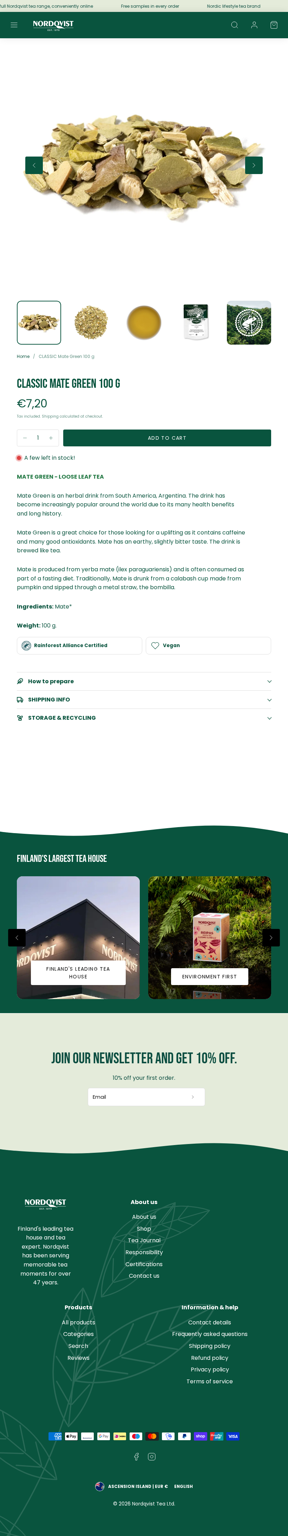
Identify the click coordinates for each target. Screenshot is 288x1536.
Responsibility (144, 1252)
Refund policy (209, 1358)
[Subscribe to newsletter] (193, 1097)
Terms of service (209, 1381)
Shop (144, 1229)
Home (23, 356)
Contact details (209, 1322)
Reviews (78, 1358)
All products (78, 1322)
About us (144, 1217)
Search (78, 1346)
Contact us (144, 1276)
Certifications (144, 1264)
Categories (78, 1334)
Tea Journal (144, 1240)
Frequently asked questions (210, 1334)
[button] (14, 24)
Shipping (50, 416)
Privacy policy (210, 1369)
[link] (254, 24)
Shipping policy (209, 1346)
